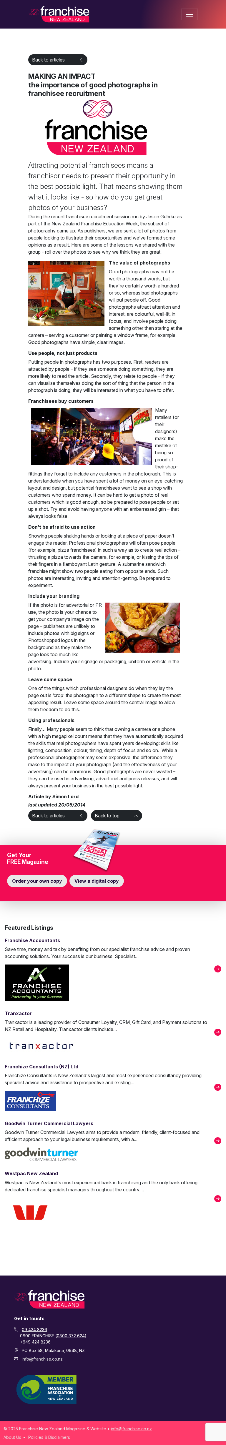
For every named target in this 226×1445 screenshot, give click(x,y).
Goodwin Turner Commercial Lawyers (49, 1123)
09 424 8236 (34, 1329)
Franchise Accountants (32, 940)
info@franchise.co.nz (42, 1358)
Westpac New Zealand (31, 1173)
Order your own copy (37, 881)
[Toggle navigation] (189, 14)
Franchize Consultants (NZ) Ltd (41, 1067)
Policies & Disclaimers (49, 1437)
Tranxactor (18, 1013)
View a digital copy (96, 881)
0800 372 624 (71, 1335)
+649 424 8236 (35, 1341)
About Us (12, 1437)
